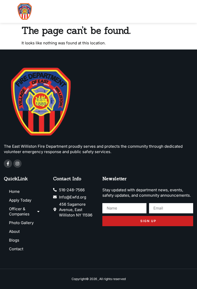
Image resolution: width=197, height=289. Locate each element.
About (14, 231)
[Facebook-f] (8, 164)
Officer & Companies (19, 211)
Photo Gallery (21, 222)
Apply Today (20, 200)
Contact (16, 248)
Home (14, 191)
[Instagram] (17, 164)
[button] (189, 11)
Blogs (14, 240)
